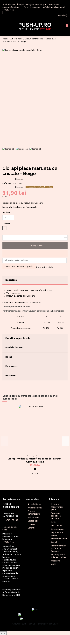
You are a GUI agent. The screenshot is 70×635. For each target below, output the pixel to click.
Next (65, 441)
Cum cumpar (57, 525)
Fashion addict (34, 517)
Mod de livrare (13, 347)
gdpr (3, 633)
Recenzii (10, 375)
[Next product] (66, 40)
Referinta (6, 183)
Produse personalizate (34, 512)
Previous (4, 441)
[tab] (35, 280)
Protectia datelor (59, 539)
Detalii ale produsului (18, 338)
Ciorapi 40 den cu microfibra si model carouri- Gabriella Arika (35, 460)
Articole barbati (35, 508)
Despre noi (33, 521)
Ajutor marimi (57, 529)
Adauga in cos (37, 245)
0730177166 (51, 4)
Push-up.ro (11, 366)
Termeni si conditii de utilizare (56, 516)
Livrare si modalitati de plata (57, 507)
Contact (31, 524)
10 (49, 482)
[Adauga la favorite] (35, 253)
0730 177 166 (12, 520)
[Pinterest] (13, 263)
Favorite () (63, 15)
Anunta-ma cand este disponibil (19, 266)
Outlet (54, 542)
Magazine (55, 561)
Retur (8, 356)
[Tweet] (7, 263)
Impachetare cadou (57, 533)
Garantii (31, 528)
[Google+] (10, 263)
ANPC (53, 564)
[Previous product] (63, 40)
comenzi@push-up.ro (12, 7)
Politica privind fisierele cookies (58, 556)
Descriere (11, 279)
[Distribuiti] (4, 263)
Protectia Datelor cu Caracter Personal (59, 548)
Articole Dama (34, 504)
